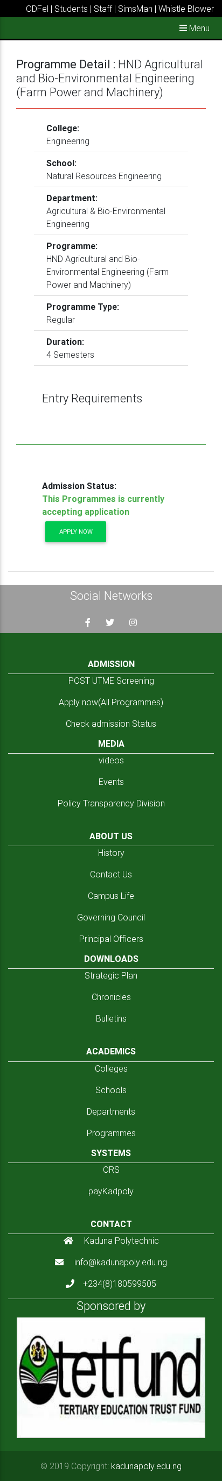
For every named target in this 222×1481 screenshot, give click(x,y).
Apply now (76, 531)
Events (111, 781)
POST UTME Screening (111, 680)
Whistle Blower (186, 8)
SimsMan (135, 8)
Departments (111, 1111)
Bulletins (111, 1018)
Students (71, 8)
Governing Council (111, 917)
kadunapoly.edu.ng (146, 1466)
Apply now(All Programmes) (111, 702)
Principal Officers (111, 938)
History (111, 852)
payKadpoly (111, 1191)
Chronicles (111, 996)
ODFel (37, 8)
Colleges (111, 1068)
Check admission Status (111, 723)
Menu (198, 28)
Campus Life (111, 895)
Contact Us (111, 874)
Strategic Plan (111, 975)
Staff (103, 8)
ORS (111, 1169)
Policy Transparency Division (111, 803)
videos (111, 760)
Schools (111, 1090)
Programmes (111, 1133)
